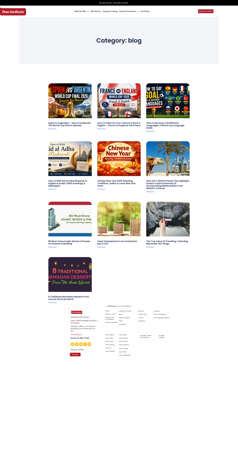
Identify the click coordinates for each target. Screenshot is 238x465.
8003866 (76, 323)
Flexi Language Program (161, 318)
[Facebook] (72, 344)
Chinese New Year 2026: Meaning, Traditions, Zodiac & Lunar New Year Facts (116, 183)
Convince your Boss (111, 322)
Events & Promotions (127, 11)
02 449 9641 (124, 3)
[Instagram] (85, 344)
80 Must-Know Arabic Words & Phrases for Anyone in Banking (69, 242)
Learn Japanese (124, 345)
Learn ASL (108, 348)
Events (107, 311)
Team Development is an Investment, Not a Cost (117, 242)
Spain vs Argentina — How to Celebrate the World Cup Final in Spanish (69, 124)
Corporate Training (110, 11)
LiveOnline (141, 321)
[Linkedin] (89, 344)
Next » (128, 306)
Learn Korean (123, 341)
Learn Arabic (109, 338)
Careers (140, 318)
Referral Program (124, 318)
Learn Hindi (122, 352)
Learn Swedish (110, 351)
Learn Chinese (123, 348)
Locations (157, 311)
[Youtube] (81, 344)
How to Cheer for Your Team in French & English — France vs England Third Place (119, 124)
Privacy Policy (142, 314)
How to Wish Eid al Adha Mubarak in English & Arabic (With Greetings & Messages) (67, 183)
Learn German (110, 345)
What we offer (80, 11)
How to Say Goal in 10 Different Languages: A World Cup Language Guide (165, 125)
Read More (52, 128)
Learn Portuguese (124, 355)
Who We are (96, 11)
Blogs (120, 314)
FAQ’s (120, 321)
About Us (141, 311)
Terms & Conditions (160, 314)
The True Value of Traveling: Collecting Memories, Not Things (167, 242)
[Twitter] (77, 344)
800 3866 (109, 3)
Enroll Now (145, 11)
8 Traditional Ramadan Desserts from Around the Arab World (68, 298)
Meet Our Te (109, 314)
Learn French (109, 341)
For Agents (122, 324)
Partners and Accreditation (109, 318)
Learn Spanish (123, 338)
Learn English (109, 335)
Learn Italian (123, 335)
